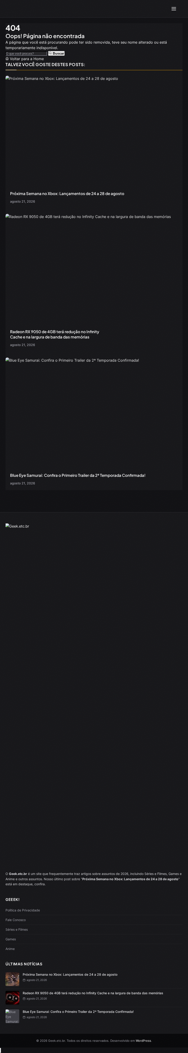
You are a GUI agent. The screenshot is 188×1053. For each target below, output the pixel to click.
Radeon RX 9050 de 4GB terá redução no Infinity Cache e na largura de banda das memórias (54, 334)
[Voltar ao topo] (0, 1050)
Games (11, 939)
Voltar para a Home (26, 58)
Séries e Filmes (17, 929)
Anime (10, 949)
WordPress (143, 1040)
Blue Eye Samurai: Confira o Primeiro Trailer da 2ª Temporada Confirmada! (78, 475)
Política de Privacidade (23, 910)
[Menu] (174, 9)
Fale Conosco (16, 920)
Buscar (58, 53)
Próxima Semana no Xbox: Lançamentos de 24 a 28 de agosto (67, 193)
